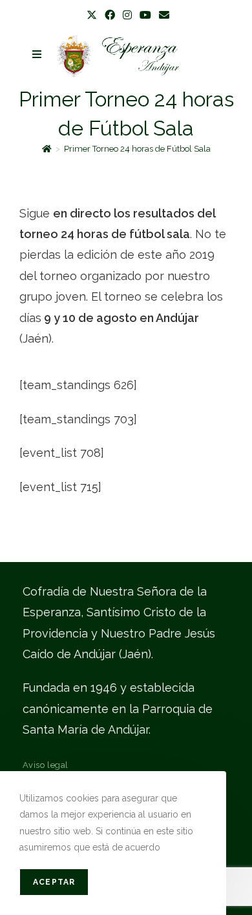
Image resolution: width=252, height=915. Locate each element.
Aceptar (54, 882)
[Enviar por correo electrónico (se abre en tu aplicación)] (162, 15)
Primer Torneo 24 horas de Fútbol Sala (137, 149)
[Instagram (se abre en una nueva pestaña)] (127, 15)
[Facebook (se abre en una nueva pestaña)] (110, 15)
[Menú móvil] (37, 54)
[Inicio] (47, 149)
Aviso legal (46, 765)
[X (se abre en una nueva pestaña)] (92, 15)
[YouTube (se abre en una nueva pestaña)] (145, 15)
